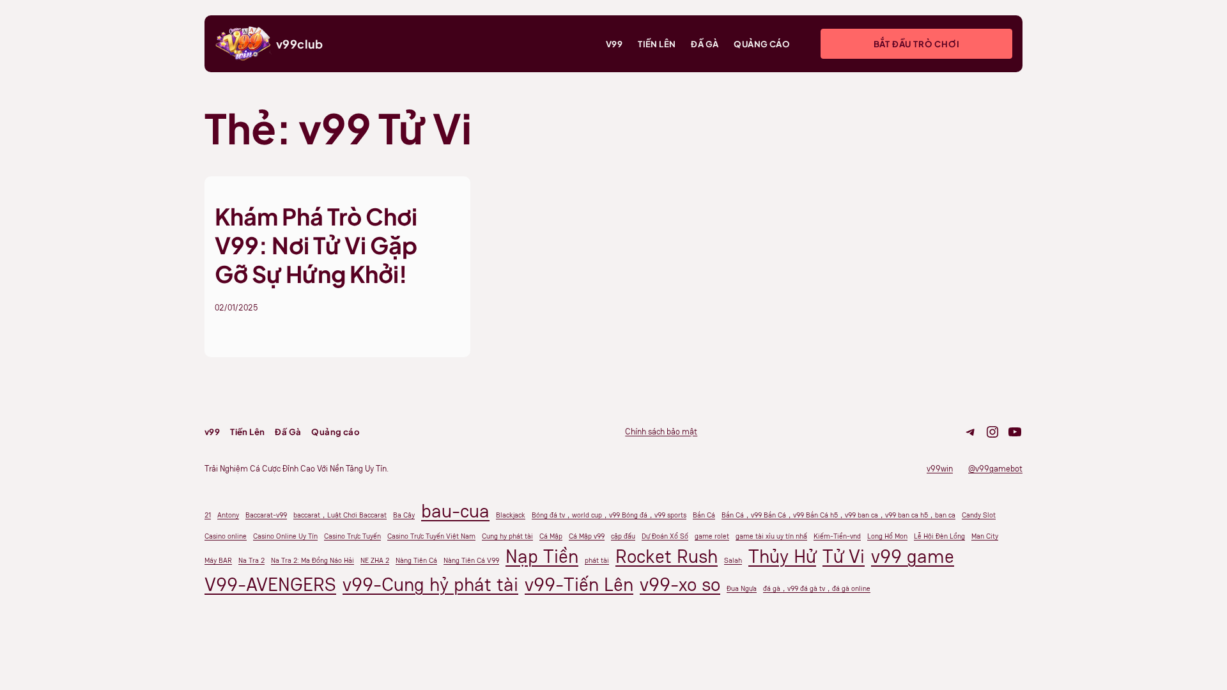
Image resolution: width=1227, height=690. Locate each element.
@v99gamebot (995, 468)
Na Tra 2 (251, 560)
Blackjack (510, 514)
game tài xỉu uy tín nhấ (771, 536)
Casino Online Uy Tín (285, 536)
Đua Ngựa (742, 588)
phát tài (597, 560)
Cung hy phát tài (507, 536)
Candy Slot (979, 514)
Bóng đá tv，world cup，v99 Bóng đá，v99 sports (609, 514)
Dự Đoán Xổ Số (665, 536)
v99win (940, 468)
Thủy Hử (782, 556)
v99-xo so (680, 584)
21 (207, 514)
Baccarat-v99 (266, 514)
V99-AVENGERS (270, 584)
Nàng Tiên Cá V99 (471, 560)
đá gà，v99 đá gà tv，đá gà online (816, 588)
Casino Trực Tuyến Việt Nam (431, 536)
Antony (228, 514)
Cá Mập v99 (587, 536)
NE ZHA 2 (374, 560)
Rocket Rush (666, 556)
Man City (984, 536)
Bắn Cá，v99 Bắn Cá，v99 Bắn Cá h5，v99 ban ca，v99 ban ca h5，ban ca (838, 514)
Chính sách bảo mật (661, 431)
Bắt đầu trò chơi (917, 43)
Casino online (225, 536)
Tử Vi (843, 556)
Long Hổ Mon (887, 536)
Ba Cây (404, 514)
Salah (733, 560)
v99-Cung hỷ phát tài (430, 584)
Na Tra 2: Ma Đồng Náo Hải (312, 560)
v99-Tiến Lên (579, 584)
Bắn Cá (704, 514)
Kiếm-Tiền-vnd (837, 536)
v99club (299, 43)
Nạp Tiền (541, 556)
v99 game (912, 556)
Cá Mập (550, 536)
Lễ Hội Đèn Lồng (939, 536)
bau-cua (455, 511)
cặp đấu (623, 536)
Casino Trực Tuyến (352, 536)
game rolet (712, 536)
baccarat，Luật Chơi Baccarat (340, 514)
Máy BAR (218, 560)
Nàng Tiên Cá (416, 560)
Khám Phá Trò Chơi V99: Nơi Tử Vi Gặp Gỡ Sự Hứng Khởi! (316, 245)
